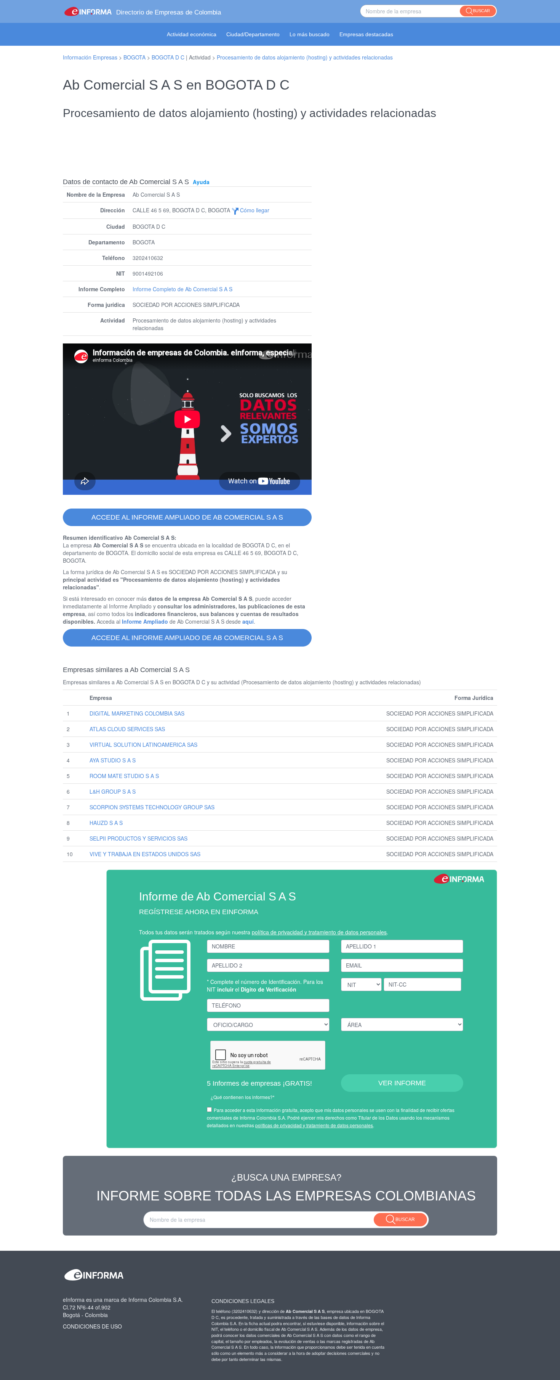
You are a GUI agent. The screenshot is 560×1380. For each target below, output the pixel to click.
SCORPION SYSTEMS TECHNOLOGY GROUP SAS (152, 807)
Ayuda (201, 182)
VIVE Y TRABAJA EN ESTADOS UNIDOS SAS (145, 854)
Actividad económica (191, 34)
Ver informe (402, 1083)
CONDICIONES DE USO (92, 1326)
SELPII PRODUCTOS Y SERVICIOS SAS (138, 838)
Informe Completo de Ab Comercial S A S (182, 289)
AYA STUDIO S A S (113, 760)
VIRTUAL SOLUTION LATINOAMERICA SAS (143, 744)
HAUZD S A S (106, 822)
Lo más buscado (310, 34)
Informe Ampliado (145, 621)
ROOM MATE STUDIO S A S (124, 776)
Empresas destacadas (366, 34)
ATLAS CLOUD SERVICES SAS (127, 729)
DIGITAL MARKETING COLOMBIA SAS (137, 713)
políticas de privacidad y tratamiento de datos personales (314, 1125)
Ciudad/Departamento (253, 34)
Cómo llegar (253, 210)
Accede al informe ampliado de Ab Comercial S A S (187, 517)
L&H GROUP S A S (113, 791)
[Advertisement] (280, 143)
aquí (248, 621)
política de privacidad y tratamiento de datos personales (319, 932)
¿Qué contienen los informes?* (243, 1097)
